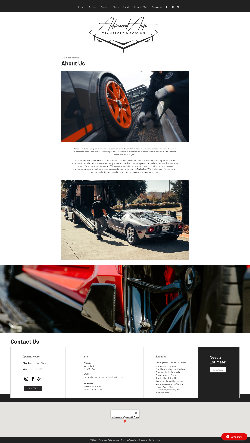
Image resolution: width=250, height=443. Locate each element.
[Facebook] (166, 7)
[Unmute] (69, 139)
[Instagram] (172, 7)
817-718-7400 (89, 369)
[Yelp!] (39, 378)
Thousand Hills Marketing (149, 440)
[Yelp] (178, 7)
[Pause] (64, 139)
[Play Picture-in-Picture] (180, 139)
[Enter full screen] (185, 139)
